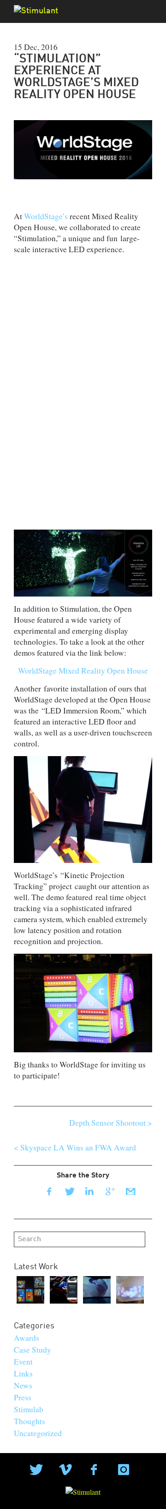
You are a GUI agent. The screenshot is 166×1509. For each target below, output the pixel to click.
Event (23, 1361)
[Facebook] (49, 1191)
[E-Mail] (130, 1191)
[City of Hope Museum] (130, 1289)
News (23, 1385)
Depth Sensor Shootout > (110, 1122)
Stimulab (28, 1409)
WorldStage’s (46, 216)
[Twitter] (69, 1191)
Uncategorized (38, 1433)
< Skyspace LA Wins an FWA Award (75, 1147)
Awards (26, 1337)
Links (23, 1373)
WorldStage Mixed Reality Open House (83, 670)
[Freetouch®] (63, 1289)
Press (22, 1397)
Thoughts (29, 1421)
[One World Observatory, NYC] (97, 1289)
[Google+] (110, 1191)
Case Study (32, 1349)
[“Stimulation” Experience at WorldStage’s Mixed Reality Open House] (83, 148)
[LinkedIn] (89, 1191)
